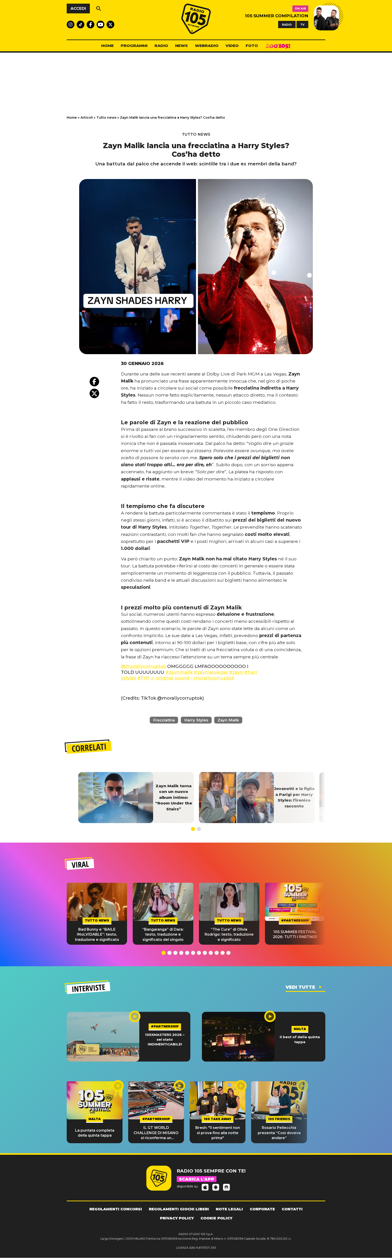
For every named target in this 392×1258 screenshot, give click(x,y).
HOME (107, 45)
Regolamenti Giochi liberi (179, 1209)
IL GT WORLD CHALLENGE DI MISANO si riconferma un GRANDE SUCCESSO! (156, 1133)
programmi (134, 45)
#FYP (143, 678)
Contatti (292, 1209)
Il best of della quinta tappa (300, 1039)
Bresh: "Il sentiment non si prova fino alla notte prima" (217, 1133)
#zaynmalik (179, 672)
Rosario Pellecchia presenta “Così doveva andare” (279, 1133)
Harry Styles (196, 720)
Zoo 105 (277, 46)
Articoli (87, 117)
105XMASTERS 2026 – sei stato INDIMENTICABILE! (164, 1039)
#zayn (236, 672)
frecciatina (164, 720)
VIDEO (232, 45)
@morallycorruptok (143, 666)
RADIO (287, 24)
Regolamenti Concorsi (115, 1209)
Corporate (262, 1209)
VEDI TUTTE (300, 987)
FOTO (252, 45)
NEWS (181, 45)
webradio (206, 45)
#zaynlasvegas (211, 672)
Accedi (78, 8)
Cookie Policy (216, 1218)
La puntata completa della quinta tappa (94, 1133)
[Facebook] (94, 381)
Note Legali (229, 1209)
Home (72, 117)
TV (302, 24)
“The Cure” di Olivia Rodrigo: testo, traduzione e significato (229, 934)
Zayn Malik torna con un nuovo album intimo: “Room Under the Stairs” (173, 797)
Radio (161, 45)
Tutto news (106, 117)
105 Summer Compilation (276, 15)
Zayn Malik (228, 720)
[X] (94, 393)
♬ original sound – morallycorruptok (192, 678)
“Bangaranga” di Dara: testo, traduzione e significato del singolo (163, 934)
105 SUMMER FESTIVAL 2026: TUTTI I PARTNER (295, 934)
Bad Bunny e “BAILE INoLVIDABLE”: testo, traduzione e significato (97, 934)
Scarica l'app (196, 1179)
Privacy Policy (177, 1218)
